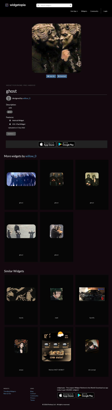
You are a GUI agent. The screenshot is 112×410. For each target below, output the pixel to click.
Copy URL (52, 76)
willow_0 (26, 98)
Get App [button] (73, 11)
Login (105, 11)
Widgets (84, 11)
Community (94, 11)
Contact (33, 393)
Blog (31, 391)
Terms (32, 400)
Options (11, 134)
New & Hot (7, 393)
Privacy (32, 398)
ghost (9, 112)
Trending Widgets (10, 391)
